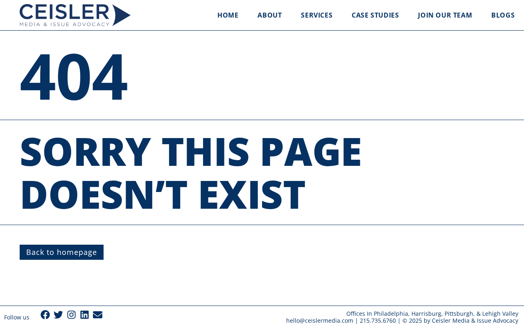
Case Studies (375, 15)
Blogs (503, 15)
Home (227, 15)
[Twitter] (58, 314)
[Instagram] (71, 314)
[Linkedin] (84, 314)
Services (316, 15)
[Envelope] (97, 314)
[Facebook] (45, 314)
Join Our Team (445, 15)
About (269, 15)
